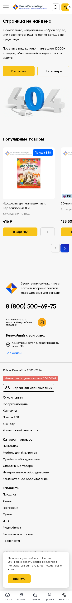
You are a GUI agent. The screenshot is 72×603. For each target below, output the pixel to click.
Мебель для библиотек (20, 452)
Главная (7, 599)
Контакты (10, 410)
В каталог (18, 71)
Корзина (35, 599)
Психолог (9, 494)
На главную (53, 71)
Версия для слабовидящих (32, 388)
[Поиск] (56, 7)
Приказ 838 (11, 417)
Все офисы (14, 353)
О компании (13, 397)
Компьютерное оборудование (25, 479)
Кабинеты (11, 488)
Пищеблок (10, 446)
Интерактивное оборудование (26, 472)
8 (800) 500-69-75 (31, 306)
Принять (19, 579)
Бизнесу (9, 424)
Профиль (49, 599)
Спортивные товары (18, 466)
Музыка (8, 514)
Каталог (21, 599)
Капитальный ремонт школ (22, 430)
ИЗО (6, 521)
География (10, 508)
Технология (11, 541)
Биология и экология (18, 534)
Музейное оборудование (21, 459)
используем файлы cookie (29, 558)
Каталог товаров (17, 440)
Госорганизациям (15, 404)
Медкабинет (12, 527)
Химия (7, 501)
